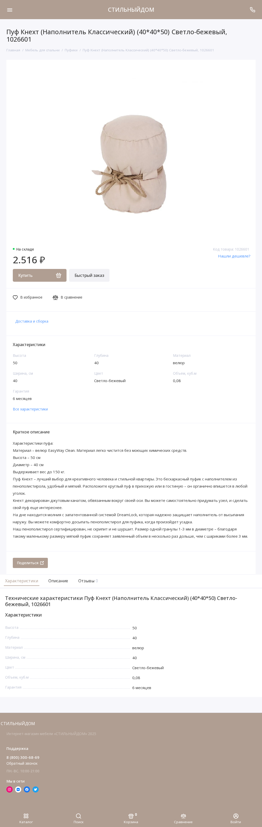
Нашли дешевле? (234, 255)
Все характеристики (30, 409)
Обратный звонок (22, 763)
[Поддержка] (252, 9)
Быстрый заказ (89, 275)
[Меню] (9, 9)
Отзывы (87, 581)
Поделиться (27, 562)
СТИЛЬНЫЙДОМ (131, 9)
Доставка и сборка (31, 321)
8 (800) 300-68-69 (22, 757)
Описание (58, 581)
